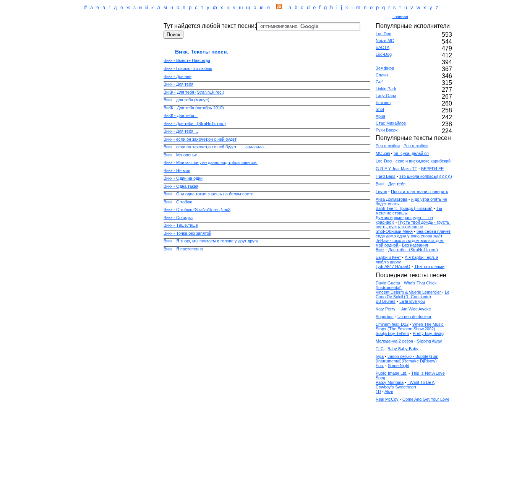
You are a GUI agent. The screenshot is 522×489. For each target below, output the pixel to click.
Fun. (380, 365)
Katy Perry (386, 309)
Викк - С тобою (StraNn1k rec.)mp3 (197, 209)
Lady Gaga (386, 95)
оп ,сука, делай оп (411, 153)
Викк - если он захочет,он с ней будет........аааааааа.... (216, 147)
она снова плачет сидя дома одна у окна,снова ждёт (413, 233)
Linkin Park (386, 88)
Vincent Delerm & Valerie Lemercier (408, 292)
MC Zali (383, 153)
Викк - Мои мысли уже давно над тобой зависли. (211, 162)
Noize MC (385, 40)
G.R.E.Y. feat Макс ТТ (396, 168)
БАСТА (382, 47)
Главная (400, 16)
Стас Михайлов (391, 123)
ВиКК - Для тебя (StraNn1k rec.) (194, 92)
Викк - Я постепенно (183, 249)
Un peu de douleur (414, 316)
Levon (381, 191)
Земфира (385, 68)
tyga (380, 356)
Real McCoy (387, 399)
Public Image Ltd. (391, 373)
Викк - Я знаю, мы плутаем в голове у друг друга (211, 241)
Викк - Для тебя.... (181, 131)
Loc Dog (383, 33)
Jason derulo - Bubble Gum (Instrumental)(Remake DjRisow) (407, 358)
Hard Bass (386, 176)
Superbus (385, 316)
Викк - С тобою (178, 202)
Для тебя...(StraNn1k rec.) (413, 249)
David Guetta (388, 283)
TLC (380, 348)
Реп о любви (388, 145)
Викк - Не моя (177, 170)
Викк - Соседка (178, 217)
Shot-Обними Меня (394, 231)
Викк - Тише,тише (181, 225)
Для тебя (396, 184)
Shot (380, 109)
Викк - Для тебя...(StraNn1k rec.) (195, 123)
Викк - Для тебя (178, 84)
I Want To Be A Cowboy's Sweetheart (405, 384)
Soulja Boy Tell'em (392, 333)
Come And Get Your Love (425, 399)
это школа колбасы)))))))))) (425, 176)
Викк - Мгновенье (180, 155)
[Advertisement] (228, 17)
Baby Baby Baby (402, 348)
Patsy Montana (390, 382)
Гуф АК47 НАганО (393, 266)
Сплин (382, 75)
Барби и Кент (388, 257)
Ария (380, 116)
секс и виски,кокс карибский (423, 161)
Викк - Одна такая (181, 186)
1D (378, 391)
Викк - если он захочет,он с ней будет (200, 139)
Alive (388, 391)
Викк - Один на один (183, 178)
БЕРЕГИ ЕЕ (432, 168)
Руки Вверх (387, 130)
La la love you (412, 301)
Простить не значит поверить (419, 191)
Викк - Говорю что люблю (188, 68)
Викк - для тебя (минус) (186, 99)
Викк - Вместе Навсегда (187, 60)
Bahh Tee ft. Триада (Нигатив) (404, 208)
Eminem (383, 102)
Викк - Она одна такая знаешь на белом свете (208, 194)
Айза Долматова (391, 199)
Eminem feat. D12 (392, 324)
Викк (380, 184)
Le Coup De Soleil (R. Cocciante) (412, 294)
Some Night (398, 365)
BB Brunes (386, 301)
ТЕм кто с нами (429, 266)
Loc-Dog (384, 54)
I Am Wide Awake (415, 309)
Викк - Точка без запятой (187, 233)
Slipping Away (429, 341)
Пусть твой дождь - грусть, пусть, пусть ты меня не (413, 224)
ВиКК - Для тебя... (181, 115)
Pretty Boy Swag (428, 333)
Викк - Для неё (177, 76)
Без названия (415, 245)
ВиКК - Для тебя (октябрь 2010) (194, 108)
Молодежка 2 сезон (394, 341)
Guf (379, 82)
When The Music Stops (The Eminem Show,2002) (410, 326)
